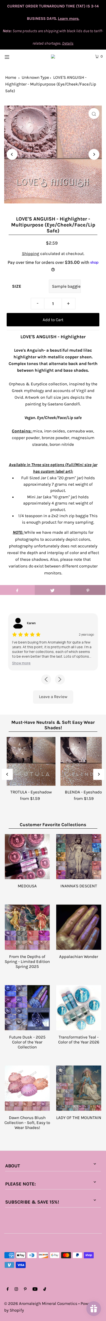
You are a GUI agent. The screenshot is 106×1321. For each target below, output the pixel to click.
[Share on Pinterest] (88, 590)
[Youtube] (35, 1289)
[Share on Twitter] (52, 590)
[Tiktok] (44, 1289)
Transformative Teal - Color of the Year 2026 (78, 1039)
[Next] (93, 154)
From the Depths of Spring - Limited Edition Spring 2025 (27, 961)
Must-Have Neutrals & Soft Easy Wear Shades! (53, 725)
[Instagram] (16, 1289)
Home (10, 77)
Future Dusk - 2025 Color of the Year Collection (27, 1042)
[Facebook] (8, 1289)
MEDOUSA (27, 885)
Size (16, 286)
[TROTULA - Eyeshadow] (31, 761)
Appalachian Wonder (78, 956)
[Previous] (12, 154)
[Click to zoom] (93, 113)
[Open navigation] (14, 56)
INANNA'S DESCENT (78, 885)
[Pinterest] (25, 1289)
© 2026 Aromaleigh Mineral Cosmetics (40, 1303)
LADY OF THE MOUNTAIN (78, 1117)
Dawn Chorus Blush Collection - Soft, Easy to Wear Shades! (27, 1122)
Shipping (30, 253)
